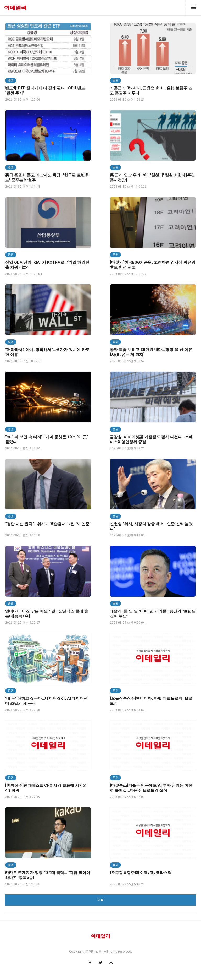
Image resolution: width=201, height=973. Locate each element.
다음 (100, 900)
